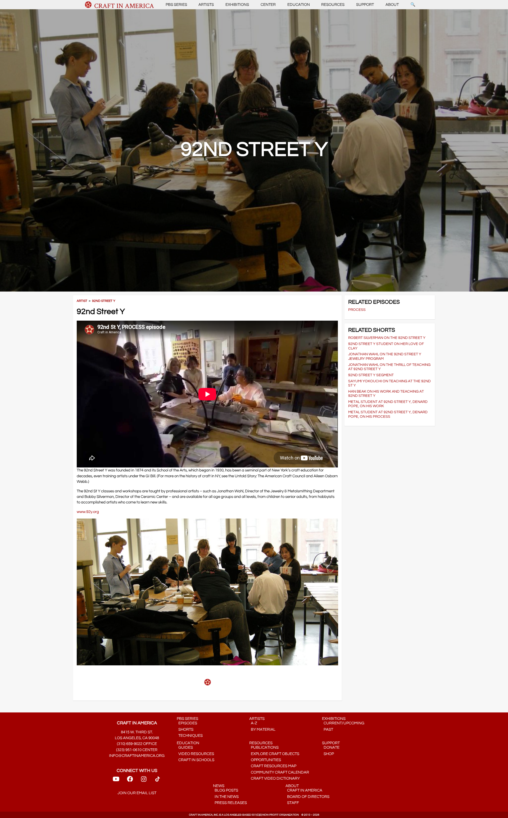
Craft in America (303, 790)
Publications (264, 747)
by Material (262, 729)
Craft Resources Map (272, 766)
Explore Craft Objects (274, 754)
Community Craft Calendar (279, 772)
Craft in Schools (195, 760)
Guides (185, 747)
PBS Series (176, 5)
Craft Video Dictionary (274, 778)
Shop (328, 754)
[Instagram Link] (143, 781)
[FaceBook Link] (129, 781)
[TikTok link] (157, 781)
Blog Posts (225, 790)
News (218, 786)
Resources (332, 5)
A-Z (253, 723)
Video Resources (195, 754)
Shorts (185, 729)
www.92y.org (88, 512)
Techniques (190, 736)
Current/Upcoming (343, 723)
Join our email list (136, 793)
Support (365, 5)
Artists (206, 5)
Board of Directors (307, 797)
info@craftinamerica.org (137, 756)
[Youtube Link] (116, 781)
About (392, 5)
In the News (226, 797)
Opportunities (265, 760)
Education (298, 5)
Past (327, 729)
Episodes (187, 723)
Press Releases (230, 803)
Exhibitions (237, 5)
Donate (330, 747)
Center (268, 5)
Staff (292, 803)
